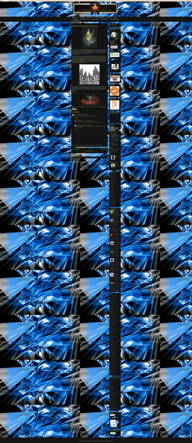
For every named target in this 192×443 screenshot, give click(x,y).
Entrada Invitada (112, 323)
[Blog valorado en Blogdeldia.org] (113, 433)
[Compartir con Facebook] (75, 109)
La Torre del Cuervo (113, 398)
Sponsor (111, 367)
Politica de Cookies (90, 17)
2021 (112, 175)
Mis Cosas (111, 352)
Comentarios (113, 47)
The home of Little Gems (114, 408)
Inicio (90, 149)
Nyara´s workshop (113, 403)
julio (111, 187)
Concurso (111, 310)
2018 (112, 179)
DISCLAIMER (82, 17)
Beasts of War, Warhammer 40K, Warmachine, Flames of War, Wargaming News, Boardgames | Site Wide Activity (115, 135)
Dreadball (111, 318)
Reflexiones (104, 106)
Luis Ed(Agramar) (79, 120)
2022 (112, 173)
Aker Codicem (113, 155)
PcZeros (111, 405)
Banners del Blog (75, 19)
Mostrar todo (118, 169)
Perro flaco (112, 267)
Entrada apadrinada (113, 321)
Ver (96, 61)
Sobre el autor (108, 17)
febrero (112, 194)
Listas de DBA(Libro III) (114, 19)
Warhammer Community (88, 49)
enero (112, 195)
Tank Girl (111, 369)
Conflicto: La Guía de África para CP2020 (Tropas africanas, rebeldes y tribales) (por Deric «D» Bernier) (115, 151)
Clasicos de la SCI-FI (113, 305)
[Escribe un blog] (73, 109)
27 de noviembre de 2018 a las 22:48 (89, 120)
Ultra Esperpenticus (116, 251)
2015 (112, 198)
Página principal (75, 17)
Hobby (98, 106)
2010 (112, 205)
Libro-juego (112, 347)
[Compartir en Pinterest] (76, 109)
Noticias (101, 106)
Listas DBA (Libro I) (95, 19)
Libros (111, 349)
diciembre (112, 180)
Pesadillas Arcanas (113, 406)
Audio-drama (112, 298)
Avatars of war (112, 300)
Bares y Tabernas (113, 303)
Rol (110, 364)
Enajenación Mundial (113, 387)
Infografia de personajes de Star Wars (116, 274)
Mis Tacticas (112, 354)
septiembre (113, 184)
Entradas (112, 46)
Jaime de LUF (76, 114)
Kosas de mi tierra (113, 342)
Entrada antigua (104, 149)
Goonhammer (113, 143)
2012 (112, 202)
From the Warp (112, 390)
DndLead (111, 385)
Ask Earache (112, 382)
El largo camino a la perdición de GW (117, 242)
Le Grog (111, 400)
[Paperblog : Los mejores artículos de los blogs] (112, 415)
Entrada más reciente (76, 149)
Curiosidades (91, 106)
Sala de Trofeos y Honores (84, 19)
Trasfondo (111, 372)
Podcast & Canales (113, 359)
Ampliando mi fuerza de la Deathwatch (117, 164)
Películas (111, 357)
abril (111, 191)
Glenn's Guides (112, 392)
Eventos (111, 326)
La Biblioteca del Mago (113, 395)
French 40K (112, 388)
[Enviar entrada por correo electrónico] (72, 107)
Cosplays (111, 311)
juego (111, 339)
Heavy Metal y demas (113, 329)
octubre (112, 183)
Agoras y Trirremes (113, 380)
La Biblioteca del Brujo (113, 393)
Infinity (111, 334)
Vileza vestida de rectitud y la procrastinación (117, 211)
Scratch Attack (112, 365)
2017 (112, 197)
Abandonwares (112, 295)
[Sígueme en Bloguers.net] (114, 427)
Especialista (95, 106)
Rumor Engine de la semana (80, 62)
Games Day (112, 328)
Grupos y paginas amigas (99, 17)
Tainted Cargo (95, 56)
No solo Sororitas (113, 227)
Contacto (114, 17)
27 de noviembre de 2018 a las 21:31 (84, 114)
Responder (76, 117)
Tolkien (111, 370)
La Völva (111, 344)
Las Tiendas (112, 346)
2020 (112, 176)
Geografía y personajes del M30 (116, 259)
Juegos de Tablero (113, 341)
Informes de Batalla (113, 336)
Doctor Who (112, 316)
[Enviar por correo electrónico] (72, 109)
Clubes (111, 306)
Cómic (111, 308)
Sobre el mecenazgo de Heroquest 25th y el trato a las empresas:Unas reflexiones (115, 283)
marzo (112, 192)
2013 (112, 201)
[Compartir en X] (74, 109)
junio (112, 188)
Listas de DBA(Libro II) (104, 19)
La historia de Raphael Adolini (116, 234)
